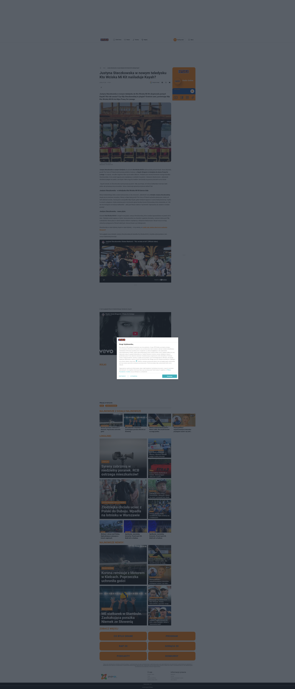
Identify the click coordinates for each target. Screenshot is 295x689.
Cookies (128, 371)
